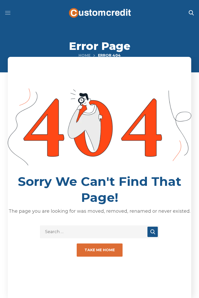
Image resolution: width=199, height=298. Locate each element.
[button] (191, 13)
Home (84, 55)
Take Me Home (99, 250)
